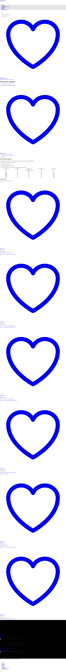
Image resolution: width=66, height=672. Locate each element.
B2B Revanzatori (4, 9)
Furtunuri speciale (11, 79)
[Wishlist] (0, 328)
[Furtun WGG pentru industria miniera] (8, 155)
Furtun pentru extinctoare (4, 545)
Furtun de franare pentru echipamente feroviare (7, 618)
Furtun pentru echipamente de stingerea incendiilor (8, 472)
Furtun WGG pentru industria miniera (6, 252)
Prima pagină (2, 79)
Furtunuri (6, 79)
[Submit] (2, 662)
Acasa (3, 5)
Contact (3, 8)
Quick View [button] (2, 249)
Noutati (3, 7)
